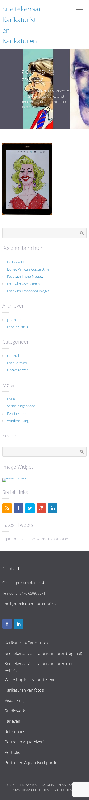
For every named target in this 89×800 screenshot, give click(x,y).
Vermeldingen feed (21, 406)
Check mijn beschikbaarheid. (23, 582)
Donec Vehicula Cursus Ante (28, 269)
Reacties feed (17, 413)
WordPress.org (18, 420)
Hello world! (15, 262)
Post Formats (17, 363)
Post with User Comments (26, 284)
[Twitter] (30, 508)
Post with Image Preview (25, 276)
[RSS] (7, 508)
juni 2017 (14, 320)
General (13, 356)
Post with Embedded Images (28, 291)
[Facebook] (18, 508)
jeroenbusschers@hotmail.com (35, 603)
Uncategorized (17, 370)
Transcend (30, 790)
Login (11, 399)
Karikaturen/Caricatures (53, 91)
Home (25, 91)
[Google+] (41, 508)
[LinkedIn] (52, 508)
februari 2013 (17, 327)
